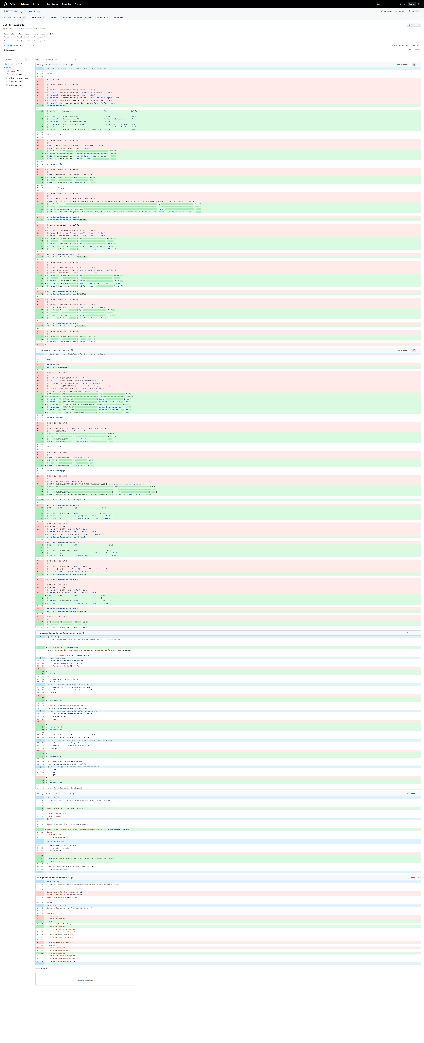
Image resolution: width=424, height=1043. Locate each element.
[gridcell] (228, 68)
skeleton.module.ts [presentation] (15, 85)
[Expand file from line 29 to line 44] (40, 684)
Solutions (25, 4)
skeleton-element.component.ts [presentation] (20, 78)
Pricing (78, 4)
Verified (41, 29)
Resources (38, 4)
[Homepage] (5, 4)
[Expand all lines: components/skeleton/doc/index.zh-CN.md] (74, 350)
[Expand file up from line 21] (40, 68)
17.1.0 (35, 45)
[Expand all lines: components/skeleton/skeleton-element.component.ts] (83, 633)
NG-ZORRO (12, 11)
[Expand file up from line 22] (40, 354)
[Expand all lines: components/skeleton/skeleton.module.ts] (74, 877)
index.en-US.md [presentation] (15, 71)
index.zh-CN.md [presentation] (16, 74)
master (10, 45)
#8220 (53, 34)
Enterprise (66, 4)
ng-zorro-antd (27, 11)
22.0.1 (27, 45)
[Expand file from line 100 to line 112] (40, 767)
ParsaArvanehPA (12, 29)
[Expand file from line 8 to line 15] (40, 905)
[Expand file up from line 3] (40, 637)
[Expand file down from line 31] (40, 963)
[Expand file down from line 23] (40, 840)
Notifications (388, 11)
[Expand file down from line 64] (40, 872)
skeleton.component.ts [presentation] (17, 81)
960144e (401, 45)
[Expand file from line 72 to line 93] (40, 740)
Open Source (52, 4)
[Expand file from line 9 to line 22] (40, 658)
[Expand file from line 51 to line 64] (40, 711)
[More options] (418, 65)
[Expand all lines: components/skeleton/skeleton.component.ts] (77, 793)
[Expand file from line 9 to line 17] (40, 819)
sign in (83, 981)
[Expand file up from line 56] (40, 842)
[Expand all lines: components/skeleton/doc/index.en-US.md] (74, 64)
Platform (13, 4)
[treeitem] (16, 74)
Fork (401, 11)
